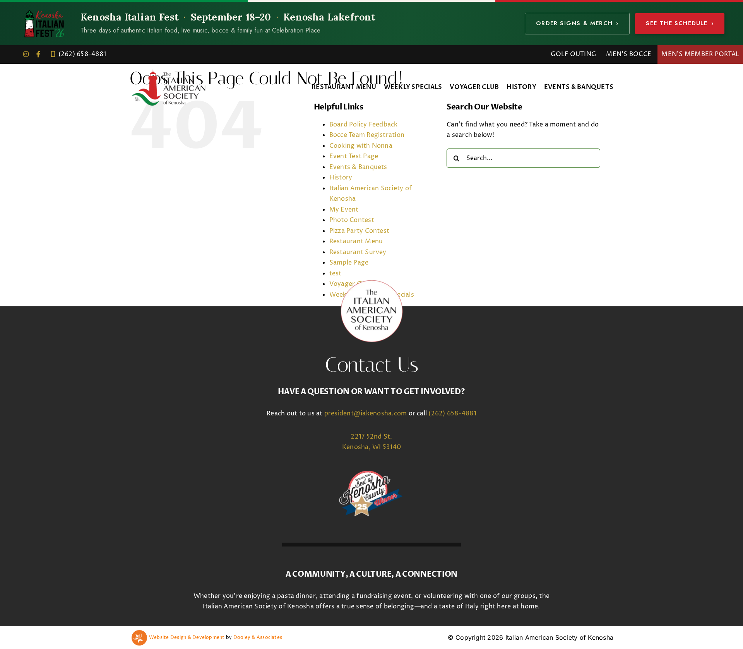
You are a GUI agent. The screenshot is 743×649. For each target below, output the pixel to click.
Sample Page (349, 262)
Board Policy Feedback (363, 124)
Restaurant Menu (356, 241)
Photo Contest (351, 220)
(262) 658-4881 (452, 413)
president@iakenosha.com (365, 413)
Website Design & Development (187, 637)
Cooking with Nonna (360, 146)
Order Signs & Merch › (577, 23)
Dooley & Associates (257, 637)
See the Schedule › (680, 23)
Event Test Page (353, 156)
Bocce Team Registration (367, 135)
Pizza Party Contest (359, 231)
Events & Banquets (358, 167)
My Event (344, 209)
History (341, 177)
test (335, 273)
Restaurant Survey (358, 252)
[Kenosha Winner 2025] (371, 474)
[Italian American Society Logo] (168, 71)
